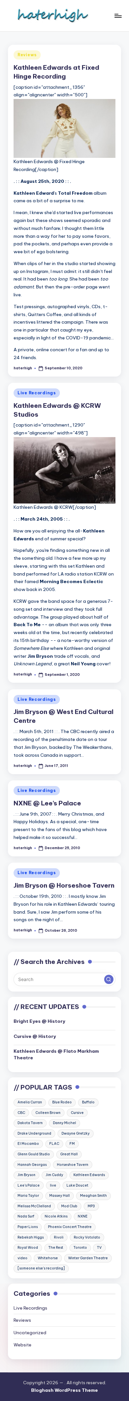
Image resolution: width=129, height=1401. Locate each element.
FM (72, 1144)
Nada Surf (26, 1216)
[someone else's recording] (41, 1268)
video (22, 1258)
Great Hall (69, 1154)
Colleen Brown (48, 1113)
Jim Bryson (26, 1175)
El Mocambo (28, 1144)
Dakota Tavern (30, 1123)
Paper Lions (28, 1227)
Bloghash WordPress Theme (64, 1390)
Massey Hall (59, 1195)
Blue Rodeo (62, 1102)
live (53, 1185)
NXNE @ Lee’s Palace (47, 803)
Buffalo (88, 1102)
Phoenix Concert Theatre (70, 1227)
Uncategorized (30, 1333)
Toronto (80, 1247)
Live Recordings (37, 392)
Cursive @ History (35, 1036)
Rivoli (59, 1237)
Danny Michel (64, 1123)
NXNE (83, 1216)
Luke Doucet (77, 1185)
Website (22, 1345)
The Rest (55, 1247)
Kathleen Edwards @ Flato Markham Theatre (56, 1054)
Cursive (77, 1113)
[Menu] (117, 15)
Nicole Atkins (56, 1216)
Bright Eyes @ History (39, 1021)
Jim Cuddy (54, 1175)
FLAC (54, 1144)
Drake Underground (34, 1133)
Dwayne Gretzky (76, 1133)
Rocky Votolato (87, 1237)
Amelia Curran (30, 1102)
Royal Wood (28, 1247)
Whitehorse (48, 1258)
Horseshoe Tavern (72, 1165)
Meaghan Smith (93, 1195)
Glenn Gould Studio (34, 1154)
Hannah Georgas (32, 1165)
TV (99, 1247)
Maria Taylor (28, 1195)
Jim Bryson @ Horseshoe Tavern (64, 885)
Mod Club (69, 1206)
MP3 (91, 1206)
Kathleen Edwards (89, 1175)
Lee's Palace (29, 1185)
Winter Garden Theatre (88, 1258)
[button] (108, 979)
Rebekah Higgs (31, 1237)
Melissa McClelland (34, 1206)
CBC (21, 1113)
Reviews (27, 54)
